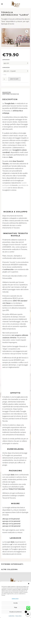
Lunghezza (6, 67)
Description (6, 92)
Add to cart (14, 79)
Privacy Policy (18, 615)
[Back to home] (15, 4)
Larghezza (6, 59)
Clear (5, 74)
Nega (15, 607)
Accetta (15, 603)
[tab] (6, 92)
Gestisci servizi (15, 598)
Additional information (10, 94)
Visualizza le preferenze (15, 611)
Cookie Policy (12, 615)
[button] (28, 583)
